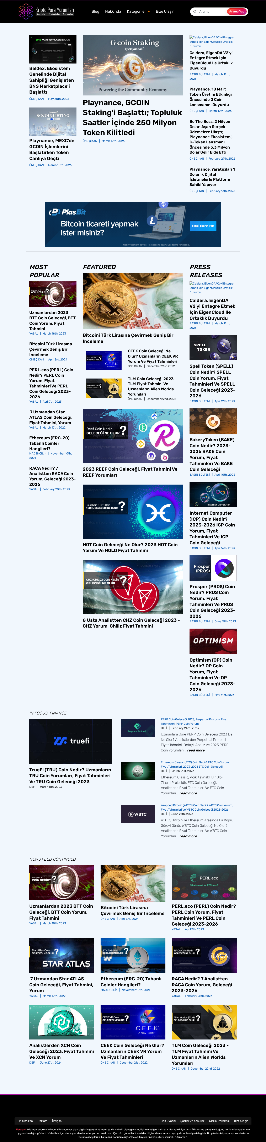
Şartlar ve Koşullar (192, 1121)
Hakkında (113, 11)
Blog (95, 11)
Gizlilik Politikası (219, 1121)
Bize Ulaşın (165, 11)
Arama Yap (236, 11)
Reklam (42, 1121)
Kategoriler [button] (137, 11)
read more (195, 750)
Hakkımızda (25, 1121)
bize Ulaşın (241, 1121)
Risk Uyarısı (168, 1121)
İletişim (57, 1121)
